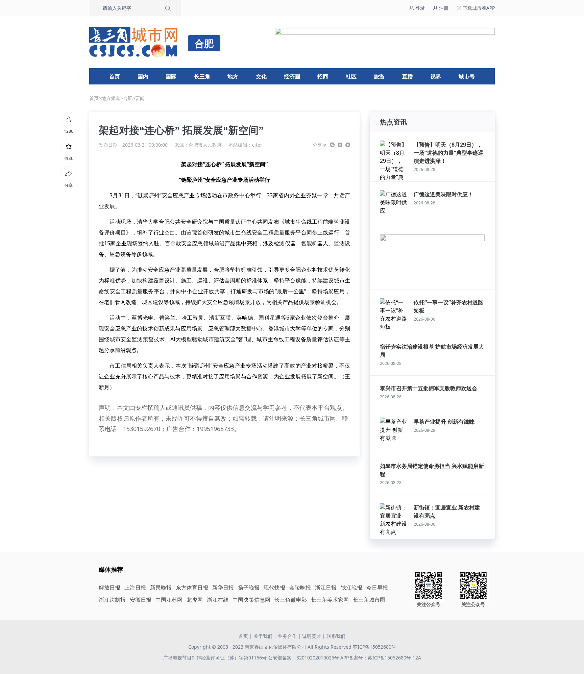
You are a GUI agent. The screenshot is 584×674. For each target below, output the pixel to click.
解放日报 (109, 587)
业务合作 (287, 636)
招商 (322, 76)
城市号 (467, 76)
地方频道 (110, 98)
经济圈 (292, 76)
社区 (351, 76)
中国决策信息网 (251, 599)
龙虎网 (195, 599)
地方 (232, 76)
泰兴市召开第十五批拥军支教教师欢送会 (428, 388)
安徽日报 (140, 599)
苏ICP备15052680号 (374, 647)
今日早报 (377, 587)
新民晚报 (161, 587)
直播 (407, 76)
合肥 (127, 98)
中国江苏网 (168, 599)
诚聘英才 (311, 636)
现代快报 (274, 587)
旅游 (379, 76)
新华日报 (223, 587)
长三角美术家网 (330, 599)
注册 (443, 8)
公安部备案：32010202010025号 (304, 657)
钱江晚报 (351, 587)
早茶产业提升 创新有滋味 (444, 421)
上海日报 (135, 587)
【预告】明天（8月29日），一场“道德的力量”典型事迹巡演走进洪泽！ (448, 153)
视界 (435, 76)
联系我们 (335, 636)
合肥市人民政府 (205, 145)
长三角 (202, 76)
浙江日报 (326, 587)
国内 (143, 76)
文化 (261, 76)
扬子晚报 (249, 587)
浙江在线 (217, 599)
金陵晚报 (300, 587)
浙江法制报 (112, 599)
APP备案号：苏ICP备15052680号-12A (380, 657)
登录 (419, 8)
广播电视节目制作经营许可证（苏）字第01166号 (215, 657)
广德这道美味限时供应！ (443, 194)
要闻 (140, 98)
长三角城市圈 (369, 599)
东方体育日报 (192, 587)
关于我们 (262, 636)
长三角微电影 (290, 599)
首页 (114, 76)
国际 (171, 76)
